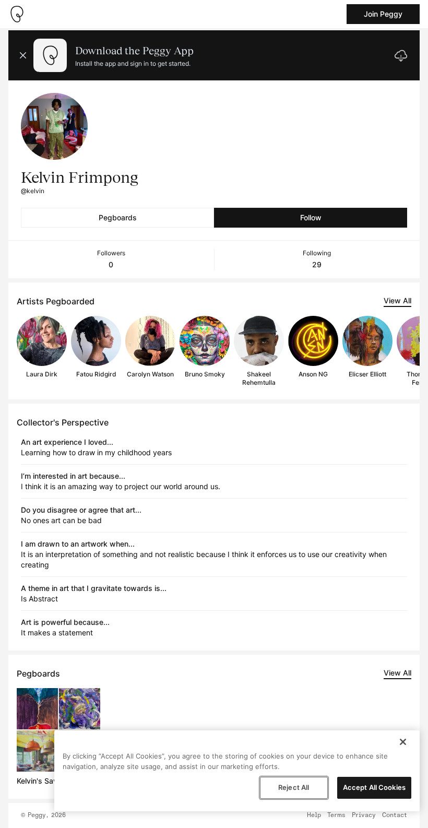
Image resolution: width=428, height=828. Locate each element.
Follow (311, 217)
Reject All (293, 787)
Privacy (364, 815)
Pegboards (118, 217)
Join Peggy (383, 13)
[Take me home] (16, 14)
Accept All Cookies (374, 787)
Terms (336, 815)
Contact (394, 815)
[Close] (402, 741)
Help (314, 815)
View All (397, 300)
